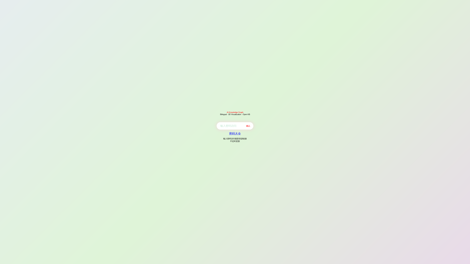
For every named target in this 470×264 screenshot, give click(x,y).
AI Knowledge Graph (235, 112)
